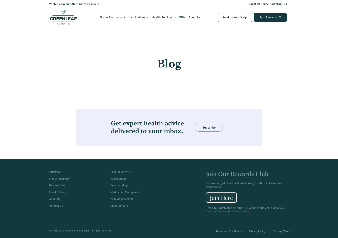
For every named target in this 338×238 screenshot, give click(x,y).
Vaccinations (137, 17)
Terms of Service (216, 211)
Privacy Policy (241, 211)
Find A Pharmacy (110, 17)
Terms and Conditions (229, 231)
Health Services (162, 17)
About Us (195, 17)
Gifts (182, 17)
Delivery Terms (282, 231)
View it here (91, 3)
